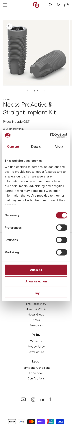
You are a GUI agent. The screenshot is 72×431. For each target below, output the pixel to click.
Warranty (36, 341)
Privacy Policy (36, 346)
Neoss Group (36, 314)
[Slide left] (27, 91)
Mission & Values (36, 309)
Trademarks (36, 373)
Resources (36, 325)
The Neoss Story (36, 303)
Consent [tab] (13, 146)
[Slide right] (44, 91)
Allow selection (36, 281)
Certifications (36, 378)
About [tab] (59, 146)
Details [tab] (36, 146)
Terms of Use (36, 352)
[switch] (61, 227)
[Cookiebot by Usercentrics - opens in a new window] (50, 135)
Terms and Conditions (36, 367)
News (36, 319)
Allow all (36, 269)
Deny (36, 293)
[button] (51, 5)
